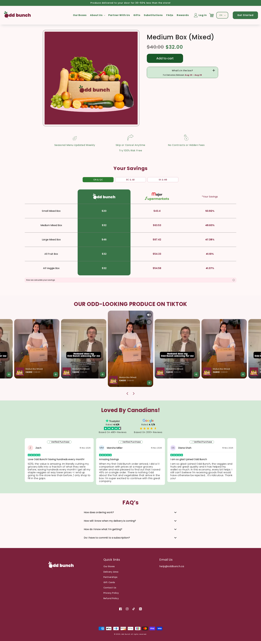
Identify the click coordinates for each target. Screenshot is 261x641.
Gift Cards (109, 582)
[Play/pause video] (187, 330)
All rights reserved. (139, 634)
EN (221, 15)
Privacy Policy (111, 592)
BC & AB (130, 179)
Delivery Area (110, 571)
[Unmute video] (187, 323)
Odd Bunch (125, 634)
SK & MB (163, 179)
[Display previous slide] (127, 393)
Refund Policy (111, 598)
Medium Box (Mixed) (72, 369)
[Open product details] (93, 374)
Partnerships (110, 577)
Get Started (245, 15)
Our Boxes (109, 566)
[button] (97, 15)
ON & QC (98, 179)
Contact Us (109, 587)
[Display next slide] (133, 393)
